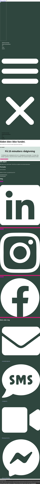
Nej (29, 483)
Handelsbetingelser (3, 174)
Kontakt (3, 48)
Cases (3, 47)
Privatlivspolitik (3, 176)
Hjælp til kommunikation (6, 44)
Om (2, 45)
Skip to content (3, 0)
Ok (27, 483)
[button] (20, 90)
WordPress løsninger (5, 42)
